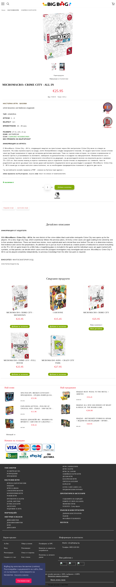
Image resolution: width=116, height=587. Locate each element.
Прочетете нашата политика (58, 576)
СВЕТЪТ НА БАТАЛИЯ (70, 481)
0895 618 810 (74, 547)
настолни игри (22, 208)
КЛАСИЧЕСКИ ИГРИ (70, 479)
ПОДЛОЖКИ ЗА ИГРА (14, 509)
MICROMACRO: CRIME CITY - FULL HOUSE (20, 361)
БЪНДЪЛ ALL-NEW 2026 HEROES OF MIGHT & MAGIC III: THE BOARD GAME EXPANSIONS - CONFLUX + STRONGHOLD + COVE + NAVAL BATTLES (93, 406)
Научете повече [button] (21, 575)
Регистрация (8, 553)
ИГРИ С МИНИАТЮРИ (70, 466)
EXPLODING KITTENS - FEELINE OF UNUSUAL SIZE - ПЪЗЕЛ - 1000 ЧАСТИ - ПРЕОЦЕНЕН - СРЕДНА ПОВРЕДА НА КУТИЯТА (36, 407)
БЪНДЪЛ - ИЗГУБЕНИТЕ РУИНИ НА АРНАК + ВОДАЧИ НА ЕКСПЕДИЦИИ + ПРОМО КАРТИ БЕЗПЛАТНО (93, 420)
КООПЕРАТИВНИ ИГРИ (15, 493)
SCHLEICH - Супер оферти (71, 506)
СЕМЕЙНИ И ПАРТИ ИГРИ (28, 10)
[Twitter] (67, 552)
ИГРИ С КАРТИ (68, 469)
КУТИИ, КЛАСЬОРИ (14, 504)
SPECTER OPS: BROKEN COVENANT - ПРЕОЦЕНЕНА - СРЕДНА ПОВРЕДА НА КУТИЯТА (36, 394)
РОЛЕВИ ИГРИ (12, 496)
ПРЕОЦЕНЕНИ (12, 476)
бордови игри (9, 208)
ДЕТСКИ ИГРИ (68, 476)
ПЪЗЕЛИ (65, 516)
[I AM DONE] (58, 310)
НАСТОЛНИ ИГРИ (13, 10)
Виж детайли (96, 329)
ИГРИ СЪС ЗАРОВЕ (69, 471)
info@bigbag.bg (73, 543)
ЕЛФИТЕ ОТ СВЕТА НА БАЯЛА (73, 501)
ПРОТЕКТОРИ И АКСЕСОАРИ (72, 493)
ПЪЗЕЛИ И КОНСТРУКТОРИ (72, 510)
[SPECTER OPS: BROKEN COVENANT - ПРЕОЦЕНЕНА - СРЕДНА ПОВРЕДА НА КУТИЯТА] (10, 397)
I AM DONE (58, 312)
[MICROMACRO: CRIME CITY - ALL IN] (58, 59)
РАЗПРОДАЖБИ (12, 473)
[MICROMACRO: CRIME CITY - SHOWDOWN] (20, 310)
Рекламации (25, 548)
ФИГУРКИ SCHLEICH (13, 517)
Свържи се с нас (10, 557)
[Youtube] (77, 552)
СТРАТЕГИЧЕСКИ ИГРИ (15, 491)
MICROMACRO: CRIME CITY (96, 312)
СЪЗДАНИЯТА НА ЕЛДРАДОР (73, 499)
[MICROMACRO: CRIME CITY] (96, 310)
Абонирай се (10, 434)
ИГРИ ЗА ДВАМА (13, 488)
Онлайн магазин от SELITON (58, 585)
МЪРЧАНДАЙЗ (11, 513)
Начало (3, 10)
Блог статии (25, 557)
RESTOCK (64, 522)
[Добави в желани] (110, 181)
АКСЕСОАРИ (11, 506)
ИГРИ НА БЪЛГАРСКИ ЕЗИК (16, 483)
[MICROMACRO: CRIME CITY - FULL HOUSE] (20, 358)
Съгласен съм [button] (24, 581)
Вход (5, 548)
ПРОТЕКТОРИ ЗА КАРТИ (15, 499)
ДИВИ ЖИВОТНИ (13, 520)
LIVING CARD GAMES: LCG (72, 487)
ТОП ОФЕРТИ (10, 468)
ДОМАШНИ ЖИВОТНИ (15, 522)
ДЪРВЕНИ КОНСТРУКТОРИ (72, 513)
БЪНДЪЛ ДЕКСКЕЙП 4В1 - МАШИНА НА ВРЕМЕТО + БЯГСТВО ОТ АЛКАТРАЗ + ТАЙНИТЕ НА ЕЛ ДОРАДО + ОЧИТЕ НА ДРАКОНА (37, 421)
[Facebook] (62, 552)
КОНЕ (9, 525)
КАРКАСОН (67, 484)
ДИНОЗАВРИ (11, 527)
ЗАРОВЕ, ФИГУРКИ (13, 501)
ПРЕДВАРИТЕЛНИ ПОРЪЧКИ (72, 489)
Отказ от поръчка (27, 553)
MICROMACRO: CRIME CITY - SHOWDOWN (19, 314)
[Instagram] (72, 552)
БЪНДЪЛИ (10, 486)
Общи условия (26, 543)
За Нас (6, 543)
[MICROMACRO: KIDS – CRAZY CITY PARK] (58, 358)
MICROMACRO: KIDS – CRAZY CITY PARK (58, 361)
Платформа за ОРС (46, 543)
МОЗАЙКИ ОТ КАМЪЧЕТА (72, 518)
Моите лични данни (58, 580)
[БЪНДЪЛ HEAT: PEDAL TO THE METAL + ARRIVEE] (65, 396)
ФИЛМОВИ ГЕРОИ (69, 504)
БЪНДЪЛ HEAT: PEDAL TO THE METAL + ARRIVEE (92, 393)
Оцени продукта (59, 75)
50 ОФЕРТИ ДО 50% (13, 471)
